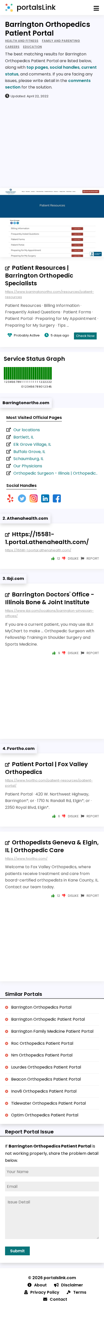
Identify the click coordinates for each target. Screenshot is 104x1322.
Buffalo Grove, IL (29, 452)
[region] (52, 143)
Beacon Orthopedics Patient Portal (46, 1079)
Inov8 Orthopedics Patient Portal (43, 1091)
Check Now (85, 335)
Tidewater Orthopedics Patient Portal (48, 1103)
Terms (79, 1292)
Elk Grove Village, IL (32, 444)
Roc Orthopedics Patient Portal (42, 1043)
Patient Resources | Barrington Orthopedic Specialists (39, 275)
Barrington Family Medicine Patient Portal (52, 1031)
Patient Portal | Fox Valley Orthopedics (46, 768)
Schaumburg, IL (28, 459)
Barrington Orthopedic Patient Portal (48, 1019)
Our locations (26, 430)
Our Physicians (27, 466)
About (40, 1285)
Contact (58, 1299)
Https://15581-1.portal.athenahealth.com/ (47, 538)
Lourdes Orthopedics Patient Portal (46, 1067)
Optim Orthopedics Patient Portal (44, 1115)
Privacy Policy (44, 1292)
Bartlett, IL (23, 437)
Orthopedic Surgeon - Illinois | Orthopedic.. (55, 473)
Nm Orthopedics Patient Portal (41, 1055)
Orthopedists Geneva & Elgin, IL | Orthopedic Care (52, 846)
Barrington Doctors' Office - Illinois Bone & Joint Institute (49, 598)
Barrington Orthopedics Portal (41, 1007)
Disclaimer (72, 1285)
